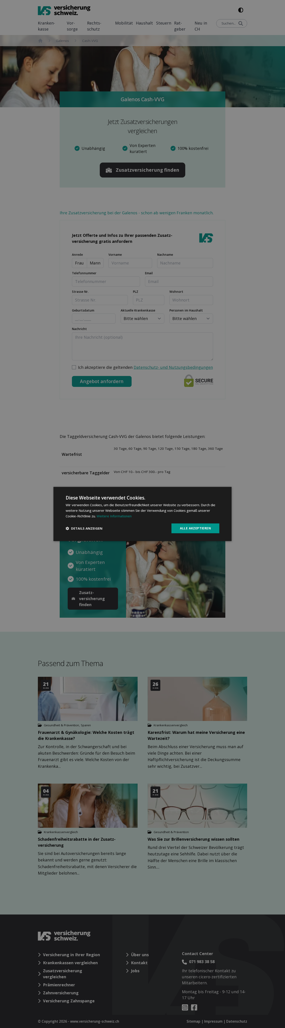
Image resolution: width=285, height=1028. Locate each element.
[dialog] (142, 514)
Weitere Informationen (114, 516)
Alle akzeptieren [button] (195, 528)
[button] (84, 528)
